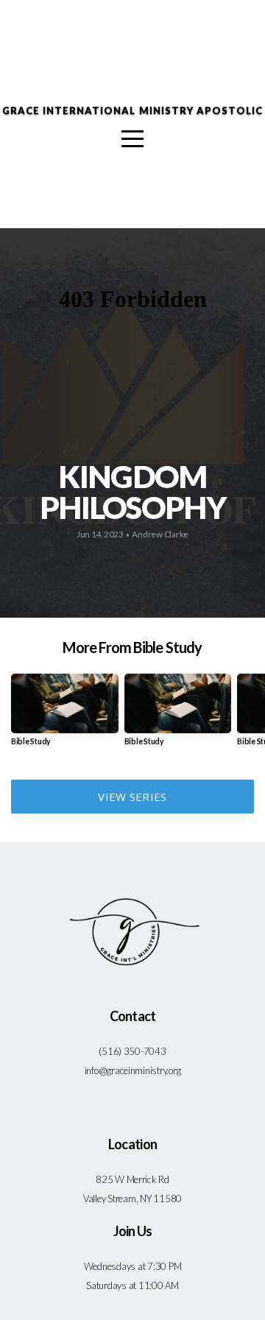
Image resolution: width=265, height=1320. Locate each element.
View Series (132, 796)
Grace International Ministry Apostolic (133, 110)
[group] (65, 716)
